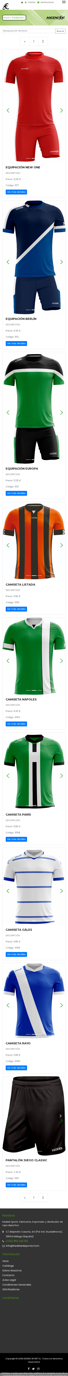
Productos (17, 17)
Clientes (31, 2)
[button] (7, 106)
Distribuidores (47, 2)
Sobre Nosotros (12, 1269)
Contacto (8, 1273)
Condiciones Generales (16, 1283)
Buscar (60, 31)
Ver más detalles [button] (16, 192)
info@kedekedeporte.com (22, 1244)
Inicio (6, 17)
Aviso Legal (9, 1278)
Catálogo (8, 1264)
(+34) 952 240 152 (17, 1239)
